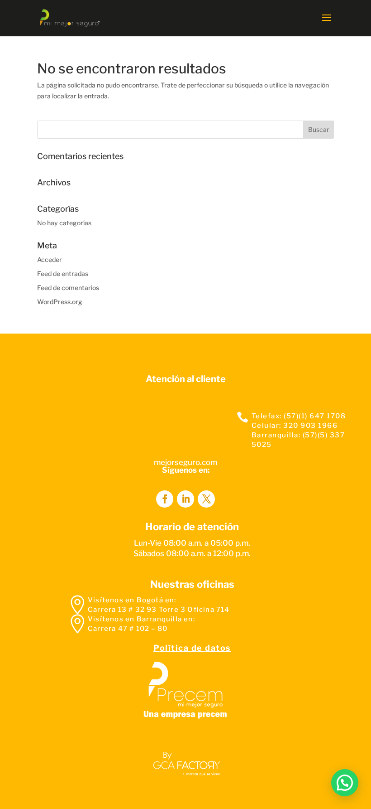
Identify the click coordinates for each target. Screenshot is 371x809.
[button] (344, 782)
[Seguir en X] (206, 499)
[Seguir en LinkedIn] (185, 499)
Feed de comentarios (68, 287)
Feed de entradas (62, 273)
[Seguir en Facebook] (164, 499)
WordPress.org (59, 301)
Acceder (49, 259)
